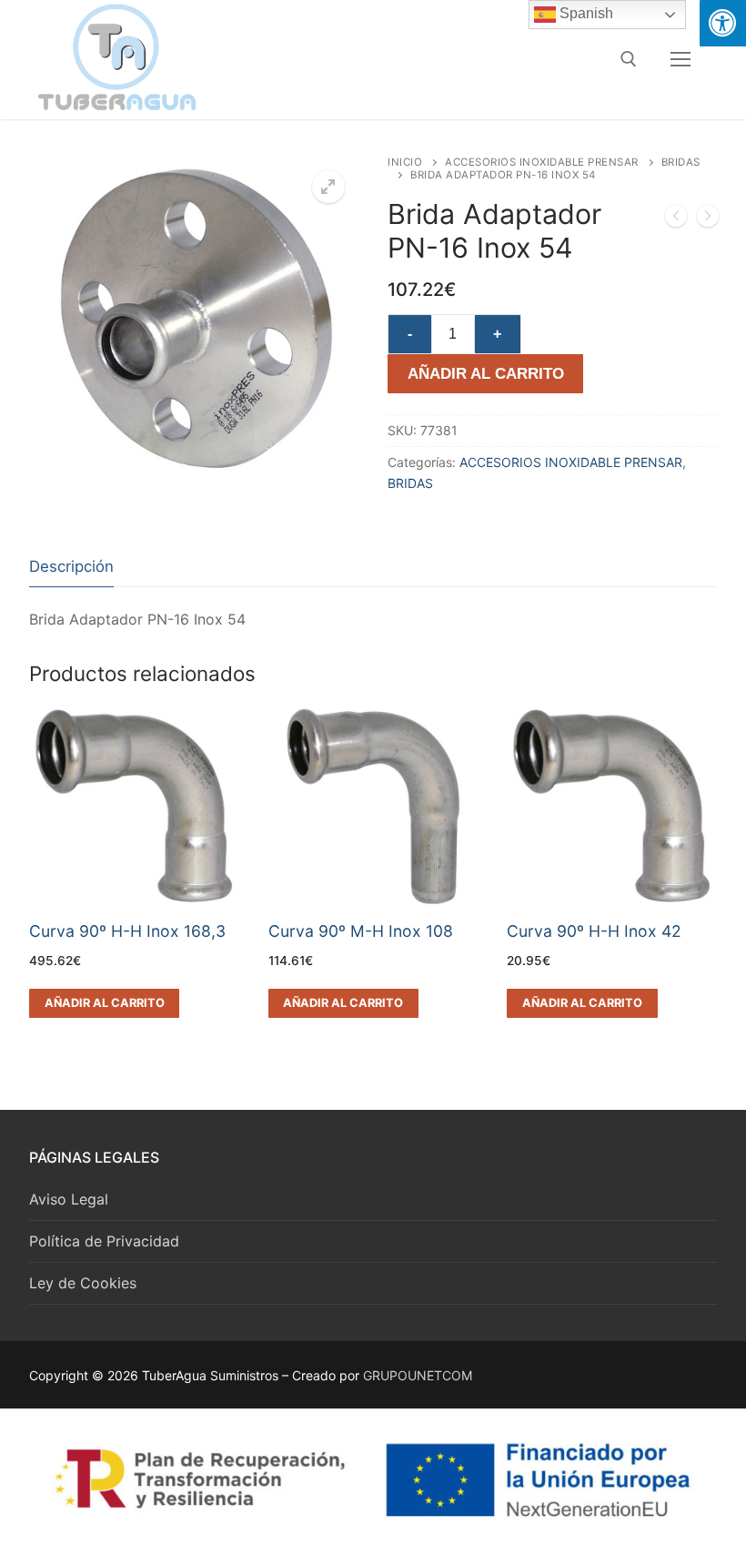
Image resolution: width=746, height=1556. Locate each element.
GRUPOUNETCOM (417, 1375)
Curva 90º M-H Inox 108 (360, 931)
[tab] (71, 566)
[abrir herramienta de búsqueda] (628, 59)
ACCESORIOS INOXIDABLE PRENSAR (542, 162)
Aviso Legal (68, 1199)
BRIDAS (410, 483)
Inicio (405, 162)
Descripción (71, 566)
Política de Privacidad (104, 1241)
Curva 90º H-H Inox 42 (594, 931)
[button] (328, 186)
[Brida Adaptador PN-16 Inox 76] (708, 219)
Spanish (584, 13)
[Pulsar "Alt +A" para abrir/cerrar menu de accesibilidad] (723, 23)
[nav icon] (680, 59)
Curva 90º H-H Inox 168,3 (127, 931)
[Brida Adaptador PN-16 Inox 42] (676, 219)
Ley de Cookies (82, 1283)
